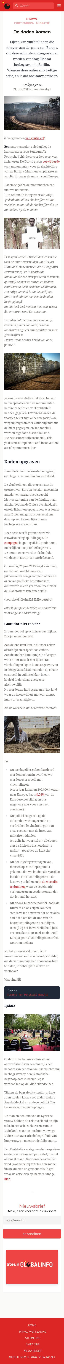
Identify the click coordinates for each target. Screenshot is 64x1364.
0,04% (40, 794)
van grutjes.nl (34, 138)
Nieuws (32, 18)
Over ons (33, 1344)
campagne (11, 543)
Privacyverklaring (33, 1331)
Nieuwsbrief (33, 1350)
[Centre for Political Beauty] (27, 994)
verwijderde (51, 161)
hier (7, 1179)
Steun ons (32, 1338)
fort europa (24, 23)
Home (32, 1325)
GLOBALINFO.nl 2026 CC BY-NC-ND (32, 1357)
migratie (43, 23)
